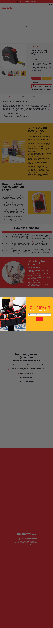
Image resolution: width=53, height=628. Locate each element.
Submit (40, 319)
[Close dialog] (52, 298)
